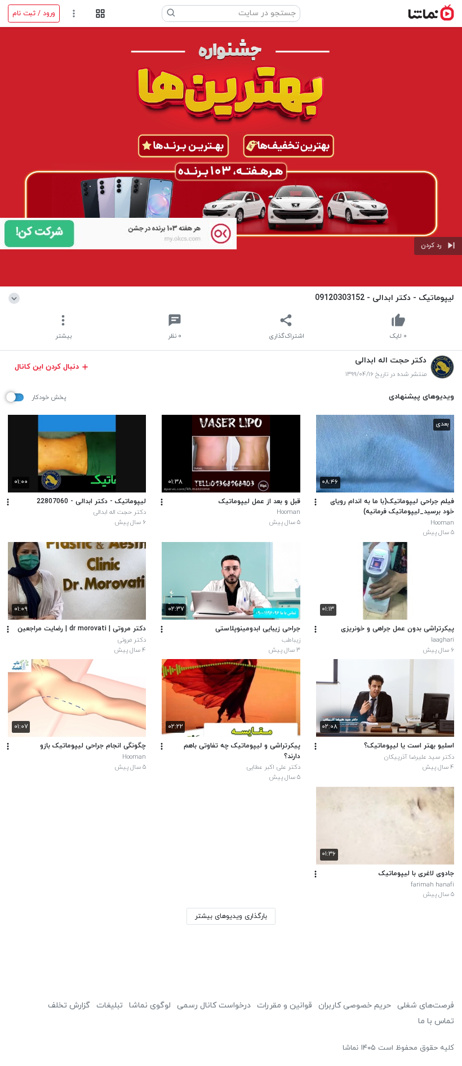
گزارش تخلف (69, 1005)
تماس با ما (436, 1021)
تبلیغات (109, 1005)
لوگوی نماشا (150, 1005)
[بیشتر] (315, 502)
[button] (438, 246)
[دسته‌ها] (100, 14)
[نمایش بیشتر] (16, 297)
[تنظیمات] (74, 14)
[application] (231, 156)
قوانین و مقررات (284, 1005)
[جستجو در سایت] (171, 13)
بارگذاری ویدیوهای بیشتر (231, 916)
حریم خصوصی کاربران (354, 1005)
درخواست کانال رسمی (214, 1005)
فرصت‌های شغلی (425, 1005)
